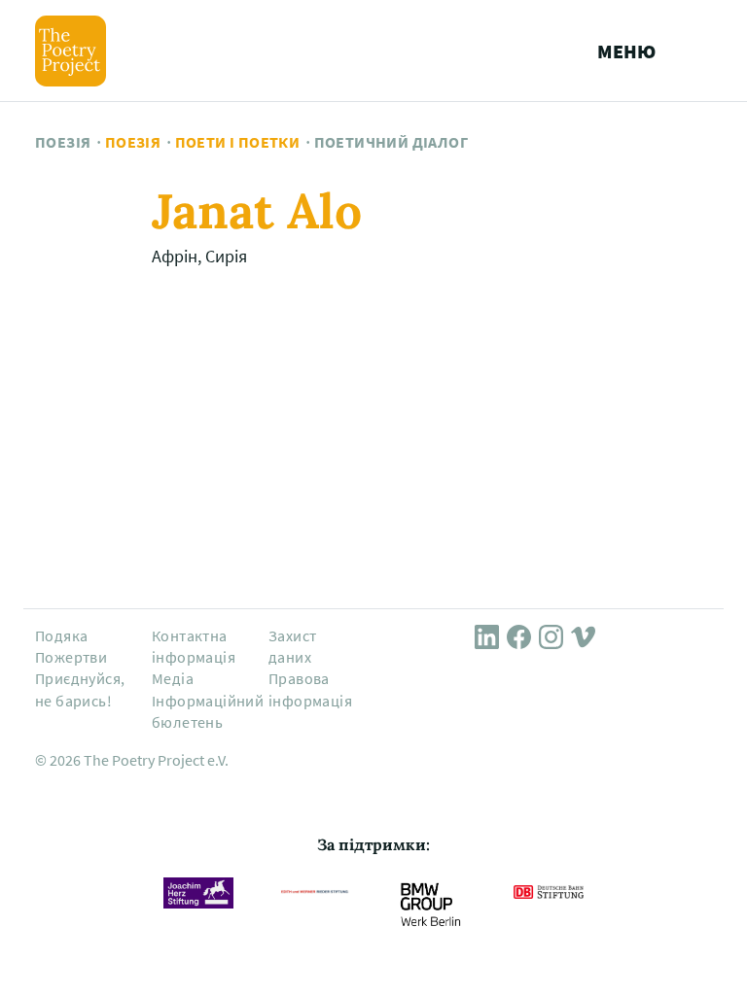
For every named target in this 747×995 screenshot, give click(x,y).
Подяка (61, 635)
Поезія (62, 142)
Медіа (173, 678)
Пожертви (71, 657)
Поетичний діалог (391, 142)
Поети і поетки (238, 142)
